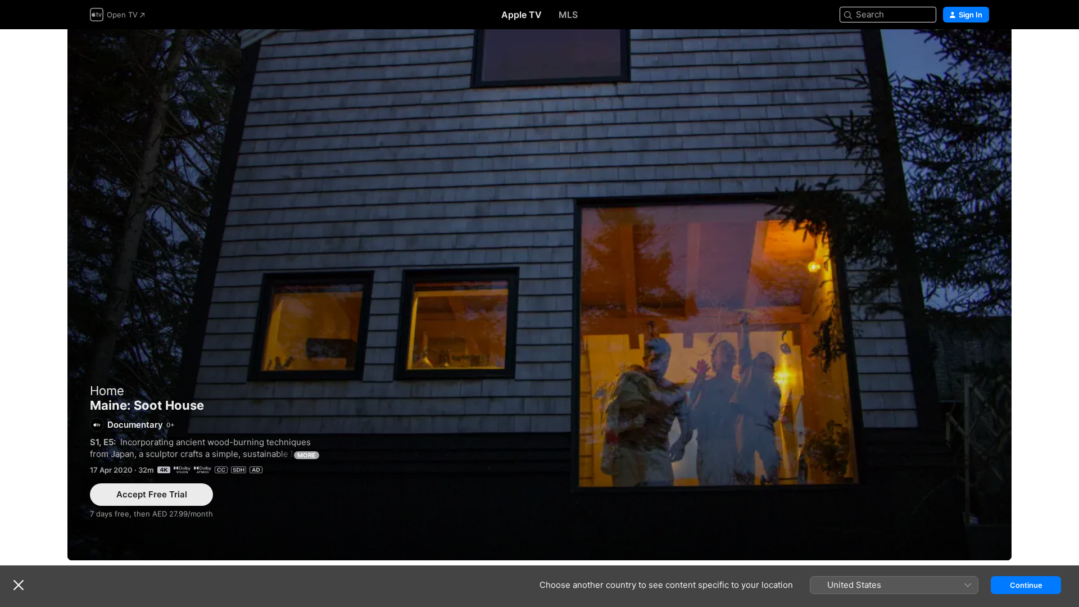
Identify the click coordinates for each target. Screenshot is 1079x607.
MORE (306, 455)
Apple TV (521, 14)
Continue (1026, 585)
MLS (568, 14)
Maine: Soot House (539, 294)
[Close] (18, 585)
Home (107, 390)
